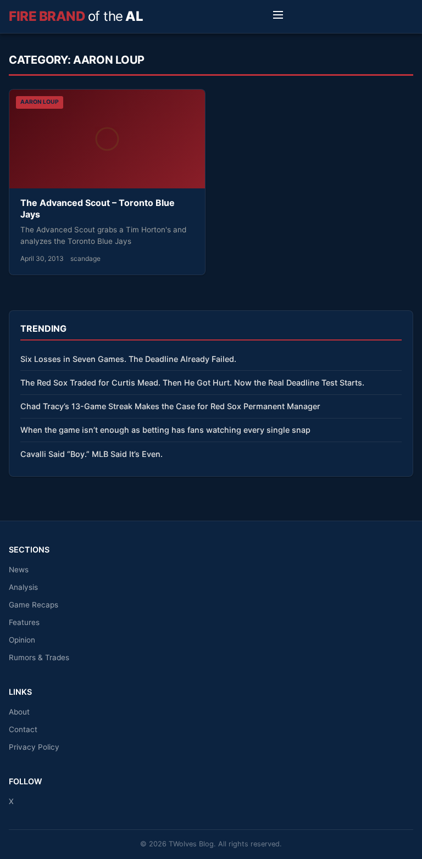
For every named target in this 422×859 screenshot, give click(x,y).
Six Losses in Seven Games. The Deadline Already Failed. (128, 359)
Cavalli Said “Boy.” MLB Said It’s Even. (91, 454)
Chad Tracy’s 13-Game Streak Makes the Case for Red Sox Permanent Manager (170, 406)
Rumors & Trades (39, 657)
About (19, 711)
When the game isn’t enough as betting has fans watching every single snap (165, 429)
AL (76, 16)
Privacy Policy (34, 747)
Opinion (22, 639)
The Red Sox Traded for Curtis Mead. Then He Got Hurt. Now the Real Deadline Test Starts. (192, 382)
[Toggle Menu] (278, 16)
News (19, 569)
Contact (23, 729)
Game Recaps (33, 604)
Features (24, 622)
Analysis (23, 587)
